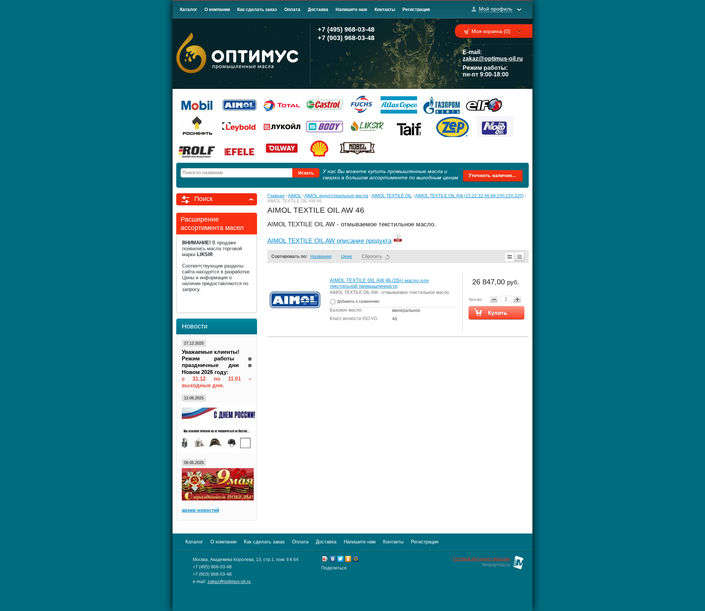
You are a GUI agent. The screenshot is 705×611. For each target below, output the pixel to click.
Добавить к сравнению (357, 301)
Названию (321, 256)
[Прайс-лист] (520, 256)
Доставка (318, 9)
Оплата (292, 9)
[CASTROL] (324, 104)
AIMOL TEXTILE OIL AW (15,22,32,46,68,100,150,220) (469, 195)
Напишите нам (351, 9)
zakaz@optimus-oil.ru (493, 58)
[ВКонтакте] (333, 560)
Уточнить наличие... (492, 175)
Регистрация (416, 9)
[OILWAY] (282, 148)
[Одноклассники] (348, 560)
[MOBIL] (196, 104)
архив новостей (200, 510)
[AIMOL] (239, 104)
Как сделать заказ (257, 9)
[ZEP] (452, 126)
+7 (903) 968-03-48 (346, 38)
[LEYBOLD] (239, 126)
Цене (346, 256)
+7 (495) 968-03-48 (346, 29)
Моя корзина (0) (490, 31)
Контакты (385, 9)
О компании (217, 9)
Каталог (188, 9)
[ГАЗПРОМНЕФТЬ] (441, 104)
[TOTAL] (282, 104)
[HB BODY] (324, 126)
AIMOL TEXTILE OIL (392, 195)
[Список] (509, 256)
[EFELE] (239, 148)
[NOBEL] (357, 148)
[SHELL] (319, 148)
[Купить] (496, 312)
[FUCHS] (362, 104)
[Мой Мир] (356, 560)
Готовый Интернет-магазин (481, 558)
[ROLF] (196, 148)
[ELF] (484, 104)
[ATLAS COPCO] (398, 104)
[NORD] (495, 126)
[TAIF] (409, 126)
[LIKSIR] (367, 126)
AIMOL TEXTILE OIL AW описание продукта (329, 240)
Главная (276, 195)
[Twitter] (340, 560)
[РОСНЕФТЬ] (196, 126)
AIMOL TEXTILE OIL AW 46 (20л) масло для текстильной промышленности (379, 283)
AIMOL (294, 195)
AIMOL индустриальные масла (336, 195)
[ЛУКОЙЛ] (282, 126)
